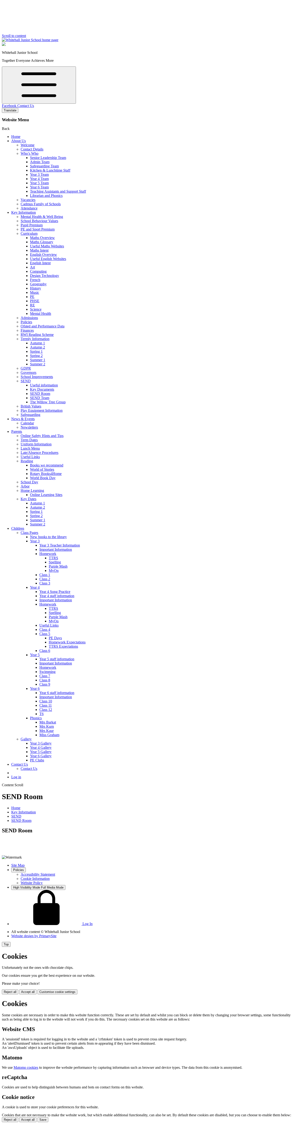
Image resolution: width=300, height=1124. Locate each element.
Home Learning (32, 490)
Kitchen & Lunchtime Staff (50, 170)
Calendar (27, 423)
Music (34, 292)
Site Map (18, 865)
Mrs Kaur (46, 731)
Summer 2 (37, 364)
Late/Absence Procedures (39, 453)
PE (32, 297)
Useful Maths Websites (47, 246)
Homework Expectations (67, 642)
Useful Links (30, 457)
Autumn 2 (37, 347)
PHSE (34, 301)
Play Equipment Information (42, 410)
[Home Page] (30, 40)
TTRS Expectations (63, 646)
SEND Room (40, 394)
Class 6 (44, 651)
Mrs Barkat (47, 722)
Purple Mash (58, 566)
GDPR (26, 368)
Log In (87, 924)
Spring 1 (36, 351)
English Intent (40, 263)
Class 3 (44, 583)
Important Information (55, 549)
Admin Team (39, 162)
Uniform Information (36, 444)
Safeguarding (30, 415)
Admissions (29, 318)
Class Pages (29, 533)
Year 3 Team (39, 174)
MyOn (54, 571)
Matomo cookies (26, 1067)
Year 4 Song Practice (54, 592)
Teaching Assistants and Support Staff (58, 191)
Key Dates (28, 499)
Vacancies (28, 200)
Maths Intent (39, 250)
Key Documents (42, 389)
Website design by (33, 936)
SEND (26, 381)
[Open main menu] (39, 85)
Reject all (10, 992)
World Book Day (43, 478)
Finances (27, 330)
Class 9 (44, 684)
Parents (16, 431)
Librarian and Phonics (46, 196)
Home (15, 137)
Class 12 (45, 710)
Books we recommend (46, 465)
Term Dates (29, 440)
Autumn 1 (37, 343)
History (35, 288)
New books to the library (48, 537)
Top (6, 944)
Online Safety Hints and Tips (42, 436)
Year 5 (35, 655)
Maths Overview (42, 238)
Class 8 (44, 680)
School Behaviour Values (39, 221)
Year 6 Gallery (41, 756)
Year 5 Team (39, 183)
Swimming (47, 672)
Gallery (26, 739)
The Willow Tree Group (48, 402)
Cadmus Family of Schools (41, 204)
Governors (28, 373)
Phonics (36, 718)
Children (17, 528)
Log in (16, 777)
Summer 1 (37, 360)
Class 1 (44, 575)
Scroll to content (14, 36)
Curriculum (29, 233)
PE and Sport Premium (38, 229)
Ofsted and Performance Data (42, 326)
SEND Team (39, 398)
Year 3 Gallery (41, 743)
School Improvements (37, 377)
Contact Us (25, 106)
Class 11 (45, 705)
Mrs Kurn (46, 726)
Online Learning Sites (46, 495)
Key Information (23, 212)
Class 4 (44, 630)
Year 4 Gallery (41, 747)
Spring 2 (36, 356)
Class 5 (44, 634)
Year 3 (35, 541)
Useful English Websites (48, 259)
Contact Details (32, 149)
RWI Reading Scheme (37, 335)
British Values (31, 406)
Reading (27, 461)
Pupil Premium (32, 225)
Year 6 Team (39, 187)
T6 (41, 714)
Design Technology (44, 276)
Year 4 (35, 587)
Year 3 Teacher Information (59, 545)
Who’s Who (29, 153)
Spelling (55, 562)
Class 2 (44, 579)
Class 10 (45, 701)
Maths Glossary (41, 242)
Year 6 (35, 689)
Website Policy (32, 883)
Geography (38, 284)
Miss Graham (49, 735)
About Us (18, 141)
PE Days (55, 638)
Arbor (25, 486)
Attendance (29, 208)
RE (32, 305)
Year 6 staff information (56, 693)
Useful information (44, 385)
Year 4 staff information (56, 596)
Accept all (28, 992)
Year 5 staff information (56, 659)
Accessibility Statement (38, 874)
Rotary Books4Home (46, 474)
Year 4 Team (39, 179)
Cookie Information (35, 879)
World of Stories (42, 469)
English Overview (43, 255)
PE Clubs (37, 760)
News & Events (23, 419)
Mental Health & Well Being (42, 217)
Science (35, 309)
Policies (26, 322)
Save (42, 1119)
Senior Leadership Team (48, 158)
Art (32, 267)
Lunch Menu (30, 448)
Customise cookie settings (57, 992)
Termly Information (35, 339)
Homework (47, 554)
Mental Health (40, 314)
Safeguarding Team (44, 166)
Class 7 (44, 676)
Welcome (27, 145)
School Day (29, 482)
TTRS (53, 558)
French (35, 280)
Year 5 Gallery (41, 752)
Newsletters (29, 427)
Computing (38, 271)
